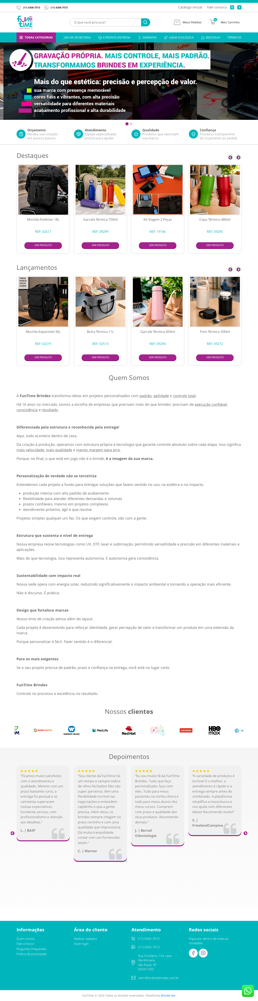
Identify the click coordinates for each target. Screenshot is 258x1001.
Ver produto (43, 245)
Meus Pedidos (192, 22)
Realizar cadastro (85, 939)
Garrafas (150, 37)
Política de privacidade (32, 954)
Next (238, 157)
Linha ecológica (181, 37)
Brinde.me (168, 995)
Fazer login (81, 944)
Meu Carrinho (230, 22)
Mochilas (213, 37)
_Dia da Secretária (77, 37)
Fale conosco (217, 7)
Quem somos (26, 939)
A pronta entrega (116, 37)
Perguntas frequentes (31, 949)
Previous (230, 157)
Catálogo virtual (190, 7)
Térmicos (234, 37)
